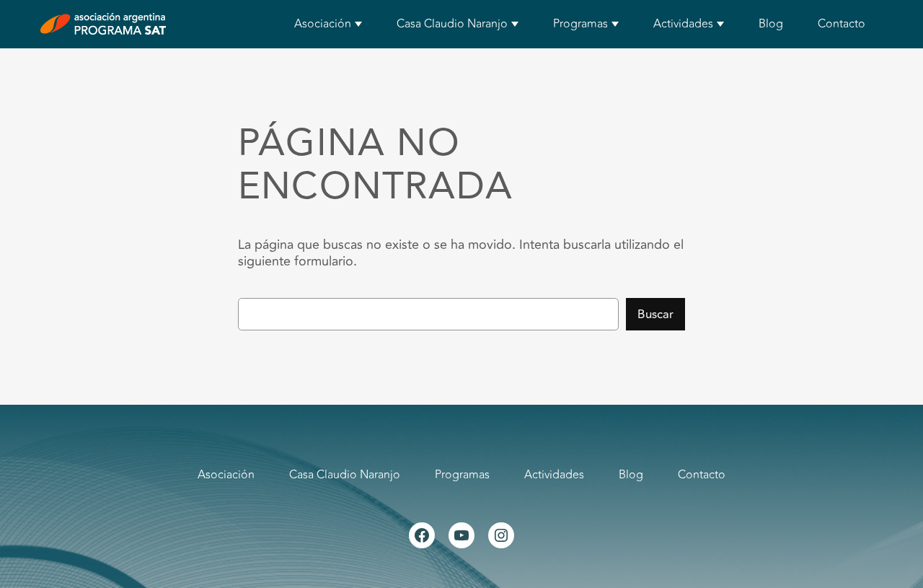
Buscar (655, 314)
